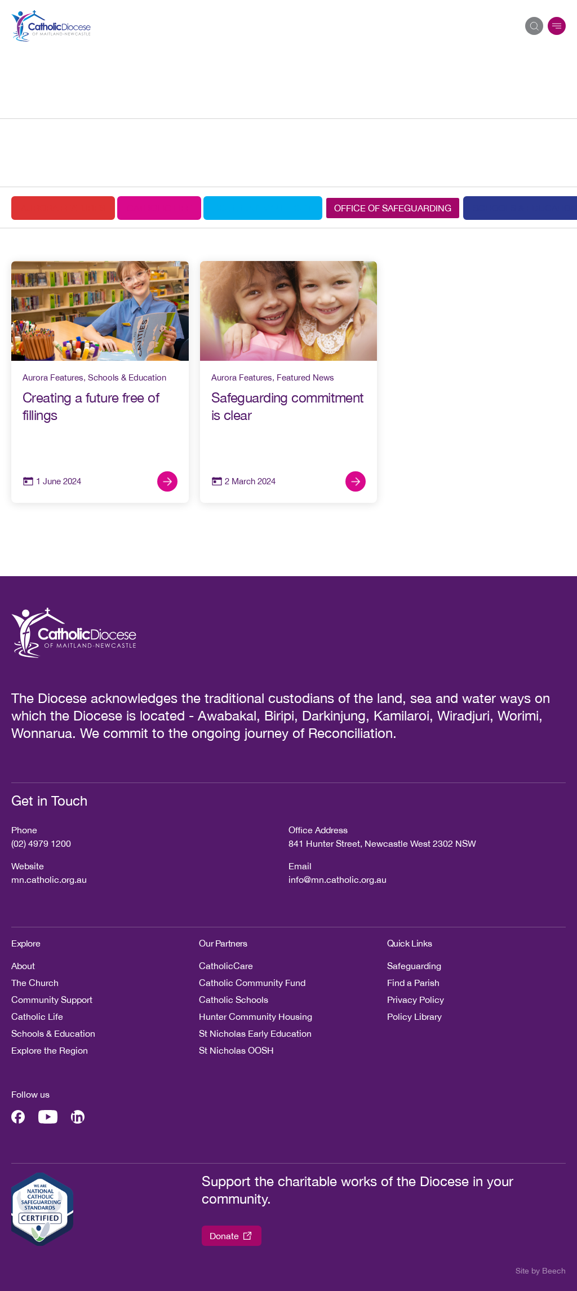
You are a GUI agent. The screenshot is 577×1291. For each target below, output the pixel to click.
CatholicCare (226, 966)
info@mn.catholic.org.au (337, 879)
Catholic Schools (233, 999)
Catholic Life (159, 208)
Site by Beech (541, 1270)
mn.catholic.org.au (49, 879)
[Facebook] (18, 1117)
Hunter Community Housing (255, 1016)
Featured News (305, 377)
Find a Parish (413, 983)
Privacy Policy (415, 999)
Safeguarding (414, 966)
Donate (224, 1236)
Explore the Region (49, 1050)
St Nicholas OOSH (236, 1050)
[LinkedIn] (78, 1117)
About (23, 966)
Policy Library (414, 1016)
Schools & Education (127, 377)
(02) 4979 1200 (41, 843)
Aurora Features (63, 208)
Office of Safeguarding (392, 208)
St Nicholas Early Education (255, 1033)
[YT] (47, 1117)
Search (534, 26)
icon (557, 26)
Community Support (263, 208)
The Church (35, 983)
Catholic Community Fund (252, 983)
